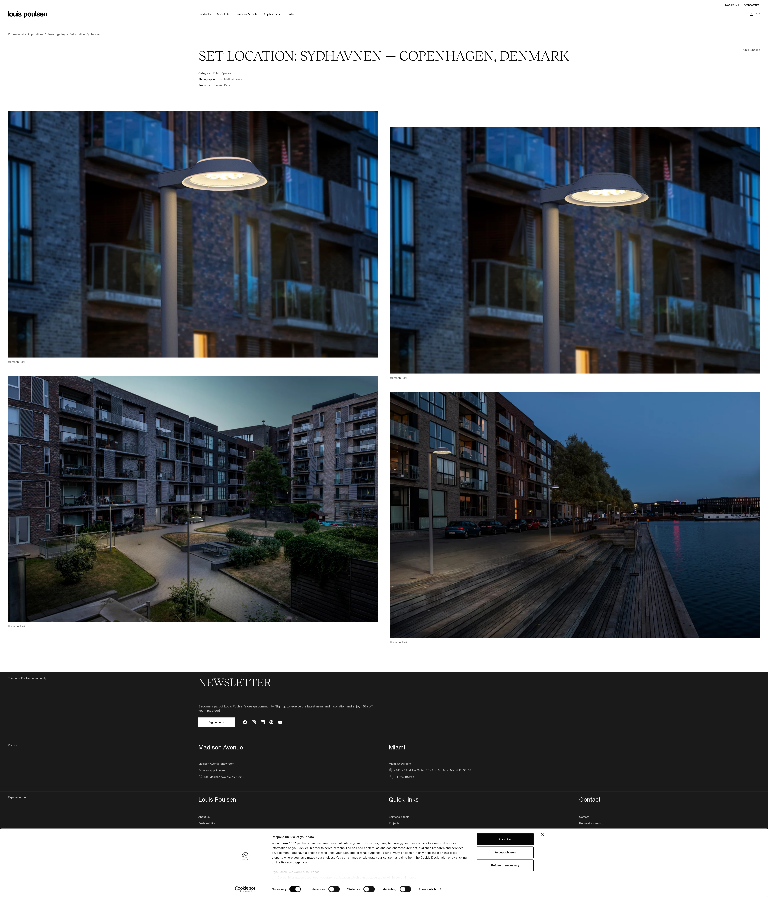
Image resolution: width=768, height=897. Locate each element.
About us (204, 816)
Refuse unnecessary (505, 865)
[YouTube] (280, 722)
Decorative (732, 4)
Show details (427, 889)
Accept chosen (505, 852)
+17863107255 (404, 776)
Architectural (752, 4)
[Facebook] (245, 722)
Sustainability (206, 823)
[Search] (758, 17)
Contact (584, 816)
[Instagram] (254, 722)
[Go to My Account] (751, 17)
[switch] (334, 889)
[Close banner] (542, 834)
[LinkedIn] (263, 722)
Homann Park (221, 85)
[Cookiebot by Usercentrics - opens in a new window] (245, 889)
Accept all (505, 839)
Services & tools (399, 816)
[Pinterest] (271, 722)
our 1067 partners (296, 843)
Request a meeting (591, 823)
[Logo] (27, 14)
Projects (394, 823)
